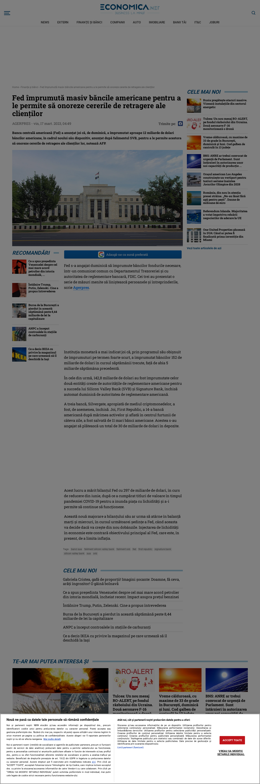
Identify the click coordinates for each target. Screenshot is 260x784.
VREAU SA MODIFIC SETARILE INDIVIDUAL (230, 753)
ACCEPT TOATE (232, 740)
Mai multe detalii (52, 739)
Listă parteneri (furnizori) (130, 747)
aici (94, 761)
